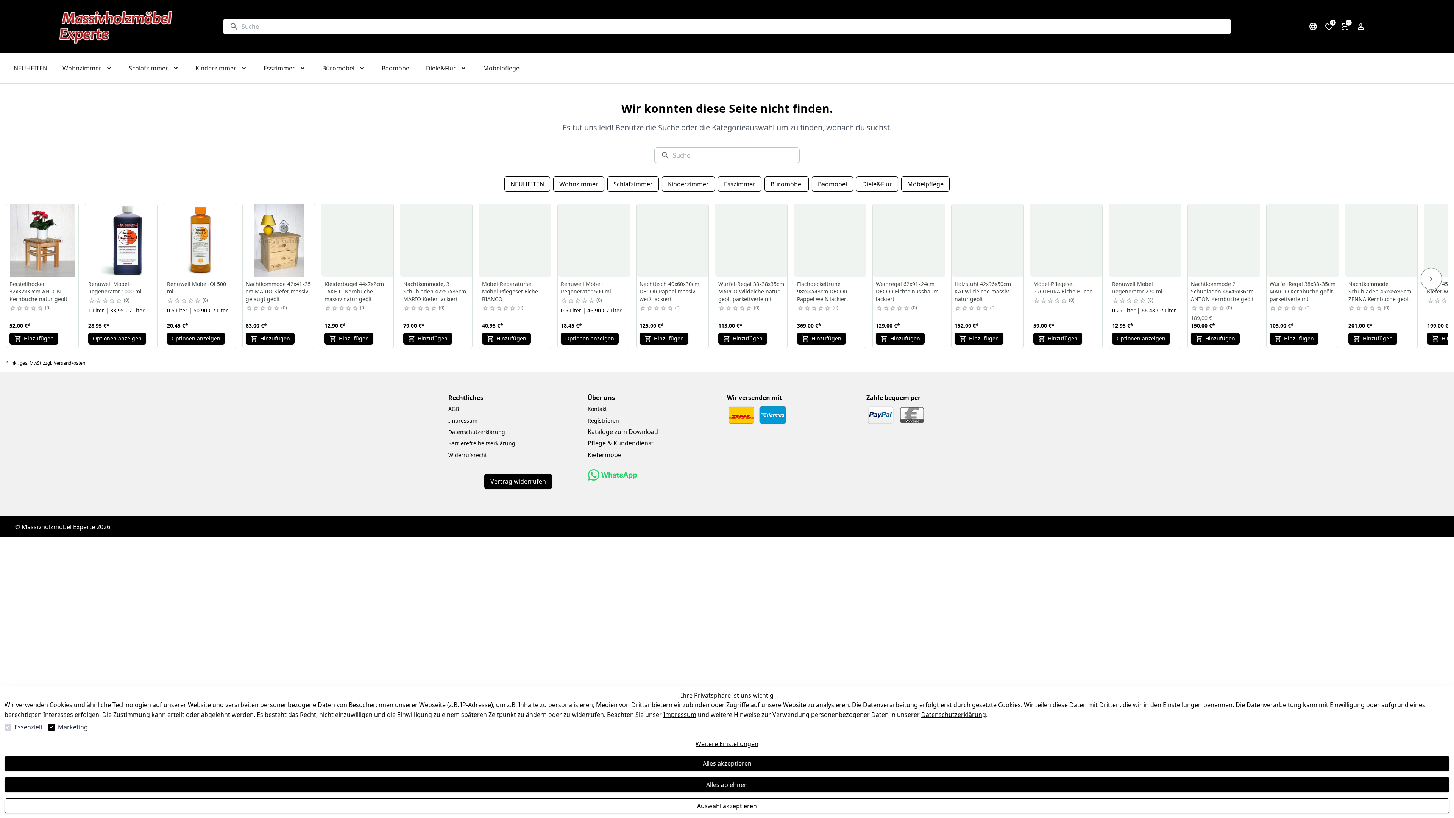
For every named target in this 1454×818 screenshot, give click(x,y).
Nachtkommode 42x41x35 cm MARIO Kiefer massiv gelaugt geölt (278, 291)
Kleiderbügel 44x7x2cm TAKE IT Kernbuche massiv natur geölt (354, 291)
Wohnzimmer (578, 184)
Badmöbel (832, 184)
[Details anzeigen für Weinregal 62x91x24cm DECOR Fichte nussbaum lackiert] (909, 240)
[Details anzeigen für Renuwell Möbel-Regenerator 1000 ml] (121, 240)
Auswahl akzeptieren (727, 806)
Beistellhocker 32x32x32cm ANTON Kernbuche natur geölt (38, 291)
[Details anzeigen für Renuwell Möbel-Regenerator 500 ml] (594, 240)
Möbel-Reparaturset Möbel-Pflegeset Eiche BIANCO (510, 291)
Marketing (73, 727)
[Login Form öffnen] (1360, 26)
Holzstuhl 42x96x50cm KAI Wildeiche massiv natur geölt (983, 291)
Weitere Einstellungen (727, 744)
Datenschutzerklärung (953, 714)
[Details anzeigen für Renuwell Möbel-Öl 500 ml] (200, 240)
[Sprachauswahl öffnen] (1313, 26)
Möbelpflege (925, 184)
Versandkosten (69, 363)
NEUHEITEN (527, 184)
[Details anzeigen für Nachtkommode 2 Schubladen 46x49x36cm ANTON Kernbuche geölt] (1224, 240)
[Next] (1431, 279)
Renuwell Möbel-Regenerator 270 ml (1137, 287)
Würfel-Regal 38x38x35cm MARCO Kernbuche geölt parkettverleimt (1302, 291)
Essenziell (28, 727)
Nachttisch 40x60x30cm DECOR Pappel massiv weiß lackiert (669, 291)
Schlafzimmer (633, 184)
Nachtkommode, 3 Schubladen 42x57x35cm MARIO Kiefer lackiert (434, 291)
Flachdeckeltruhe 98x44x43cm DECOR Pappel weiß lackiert (822, 291)
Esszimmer (739, 184)
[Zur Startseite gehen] (116, 26)
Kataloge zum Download (623, 432)
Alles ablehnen (727, 785)
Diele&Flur (877, 184)
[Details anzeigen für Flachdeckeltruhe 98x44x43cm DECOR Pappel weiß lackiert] (830, 240)
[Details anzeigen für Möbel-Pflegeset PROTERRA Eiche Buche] (1066, 240)
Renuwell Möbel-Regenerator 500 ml (586, 287)
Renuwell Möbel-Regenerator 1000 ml (115, 287)
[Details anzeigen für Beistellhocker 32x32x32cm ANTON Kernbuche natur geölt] (42, 240)
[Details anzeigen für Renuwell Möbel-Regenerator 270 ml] (1145, 240)
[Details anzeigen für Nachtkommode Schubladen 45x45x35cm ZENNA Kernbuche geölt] (1381, 240)
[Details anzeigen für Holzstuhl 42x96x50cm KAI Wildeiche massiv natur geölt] (988, 240)
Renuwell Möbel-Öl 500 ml (196, 287)
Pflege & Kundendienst (621, 443)
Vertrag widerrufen (518, 481)
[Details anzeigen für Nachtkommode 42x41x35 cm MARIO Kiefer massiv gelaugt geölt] (279, 240)
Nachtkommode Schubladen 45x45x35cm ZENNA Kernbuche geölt (1379, 291)
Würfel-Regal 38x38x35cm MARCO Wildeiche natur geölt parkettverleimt (751, 291)
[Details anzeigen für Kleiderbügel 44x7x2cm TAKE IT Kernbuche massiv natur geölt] (357, 240)
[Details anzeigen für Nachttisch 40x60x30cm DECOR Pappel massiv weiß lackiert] (673, 240)
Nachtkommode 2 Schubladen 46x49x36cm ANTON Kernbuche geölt (1222, 291)
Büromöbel (787, 184)
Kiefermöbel (605, 455)
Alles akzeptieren (727, 763)
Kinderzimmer (688, 184)
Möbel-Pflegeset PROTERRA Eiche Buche (1063, 287)
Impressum (679, 714)
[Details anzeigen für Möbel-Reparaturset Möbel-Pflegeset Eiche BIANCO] (515, 240)
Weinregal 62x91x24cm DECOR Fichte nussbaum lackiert (907, 291)
